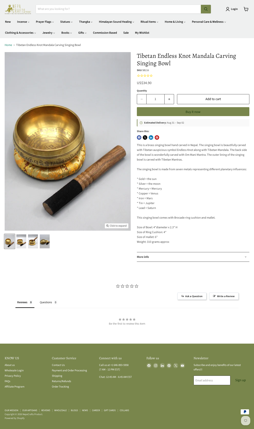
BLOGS (74, 410)
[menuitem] (8, 22)
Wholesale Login (14, 370)
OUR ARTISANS (29, 410)
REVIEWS (45, 410)
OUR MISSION (11, 410)
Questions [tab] (46, 302)
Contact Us (58, 365)
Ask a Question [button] (193, 296)
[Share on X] (145, 137)
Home (8, 45)
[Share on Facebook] (139, 137)
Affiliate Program (14, 387)
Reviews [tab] (22, 302)
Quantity (142, 90)
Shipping (57, 376)
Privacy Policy (13, 376)
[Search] (206, 9)
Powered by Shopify (15, 418)
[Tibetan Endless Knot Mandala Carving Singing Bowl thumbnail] (9, 241)
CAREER (96, 410)
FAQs (7, 381)
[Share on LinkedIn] (151, 137)
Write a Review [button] (226, 296)
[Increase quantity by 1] (169, 99)
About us (10, 365)
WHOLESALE (60, 410)
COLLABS (124, 410)
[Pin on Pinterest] (157, 137)
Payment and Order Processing (69, 370)
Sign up (240, 380)
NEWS (85, 410)
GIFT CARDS (110, 410)
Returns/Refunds (61, 381)
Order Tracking (60, 387)
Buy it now (193, 112)
